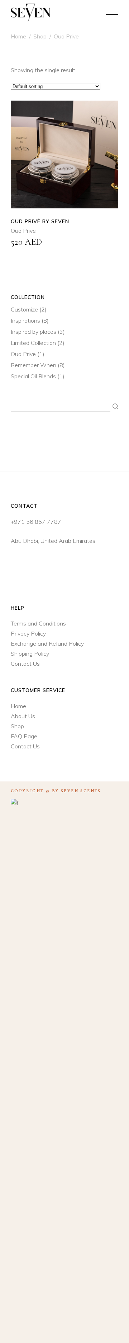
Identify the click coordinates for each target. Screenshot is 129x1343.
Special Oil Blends (33, 376)
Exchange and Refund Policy (47, 643)
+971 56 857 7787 (36, 521)
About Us (23, 716)
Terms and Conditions (38, 623)
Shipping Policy (30, 653)
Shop (40, 36)
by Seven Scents (76, 790)
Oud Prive (23, 230)
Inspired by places (33, 331)
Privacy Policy (28, 633)
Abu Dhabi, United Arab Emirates (53, 540)
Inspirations (25, 320)
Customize (24, 309)
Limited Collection (33, 342)
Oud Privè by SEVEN (40, 221)
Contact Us (25, 663)
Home (18, 36)
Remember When (33, 365)
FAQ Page (24, 736)
